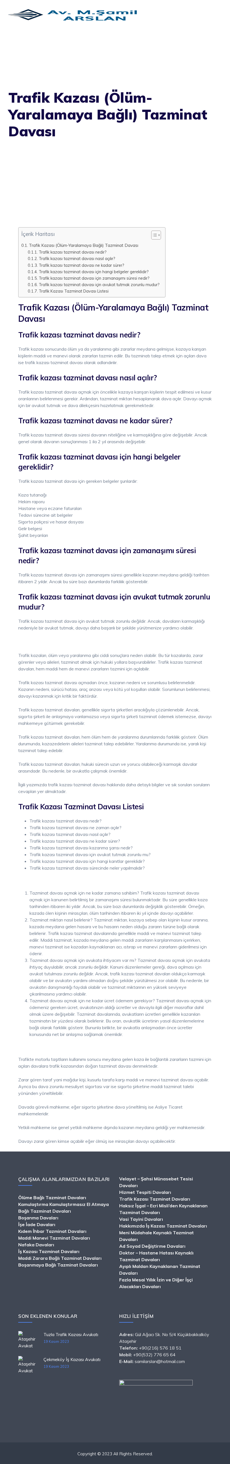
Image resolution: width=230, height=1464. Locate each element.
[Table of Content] (156, 235)
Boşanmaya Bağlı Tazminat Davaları (58, 1265)
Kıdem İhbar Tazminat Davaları (52, 1231)
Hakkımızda (132, 1226)
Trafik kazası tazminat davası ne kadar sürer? (81, 265)
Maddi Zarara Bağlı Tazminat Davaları (60, 1258)
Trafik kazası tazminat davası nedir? (73, 252)
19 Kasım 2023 (56, 1341)
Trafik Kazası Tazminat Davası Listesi (74, 291)
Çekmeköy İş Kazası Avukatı (71, 1359)
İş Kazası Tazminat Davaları (48, 1251)
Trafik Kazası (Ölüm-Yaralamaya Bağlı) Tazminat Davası (83, 245)
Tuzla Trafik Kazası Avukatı (70, 1334)
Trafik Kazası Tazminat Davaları (154, 1199)
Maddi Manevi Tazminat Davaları (54, 1238)
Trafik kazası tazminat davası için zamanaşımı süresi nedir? (94, 278)
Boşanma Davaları (38, 1218)
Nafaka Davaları (36, 1244)
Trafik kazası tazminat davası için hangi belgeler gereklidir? (94, 271)
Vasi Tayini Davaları (141, 1219)
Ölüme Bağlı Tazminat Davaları (52, 1197)
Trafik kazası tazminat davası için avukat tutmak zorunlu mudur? (99, 284)
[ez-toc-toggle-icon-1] (153, 236)
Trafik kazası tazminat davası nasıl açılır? (77, 258)
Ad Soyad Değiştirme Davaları (152, 1246)
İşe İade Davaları (36, 1224)
